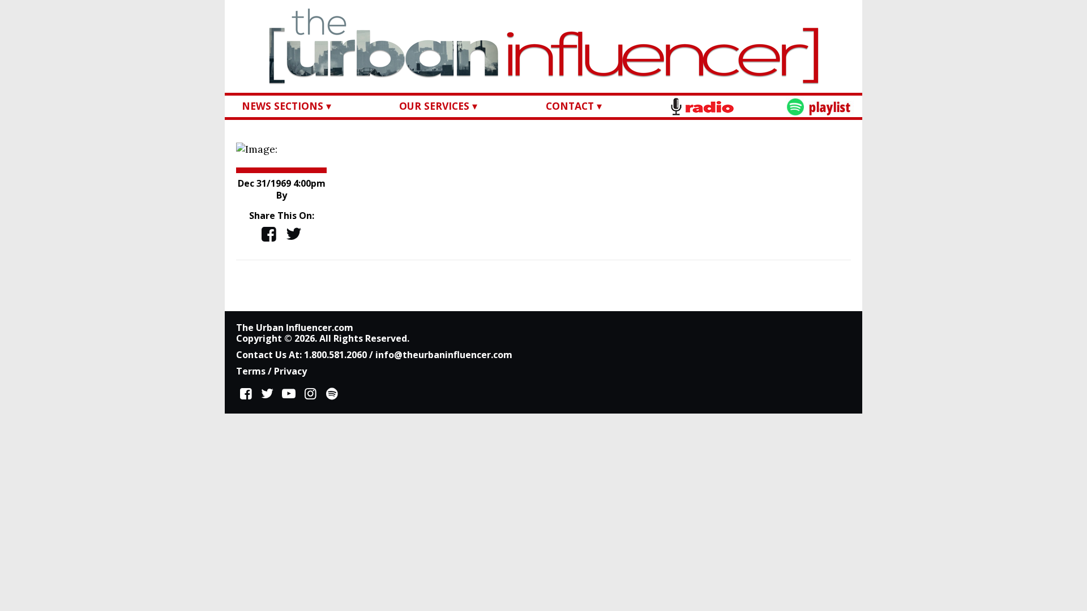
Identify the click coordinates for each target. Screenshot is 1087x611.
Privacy (290, 371)
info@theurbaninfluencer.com (443, 354)
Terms (251, 371)
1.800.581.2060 (335, 354)
